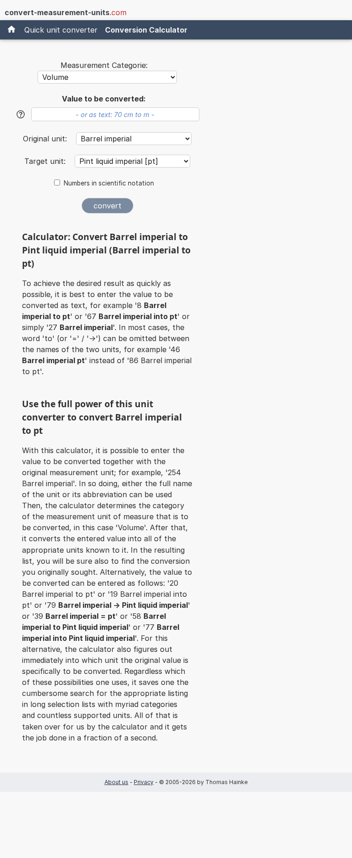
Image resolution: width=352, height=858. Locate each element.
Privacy (144, 782)
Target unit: (46, 161)
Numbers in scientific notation (109, 183)
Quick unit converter (61, 29)
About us (116, 782)
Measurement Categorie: (104, 65)
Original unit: (46, 138)
